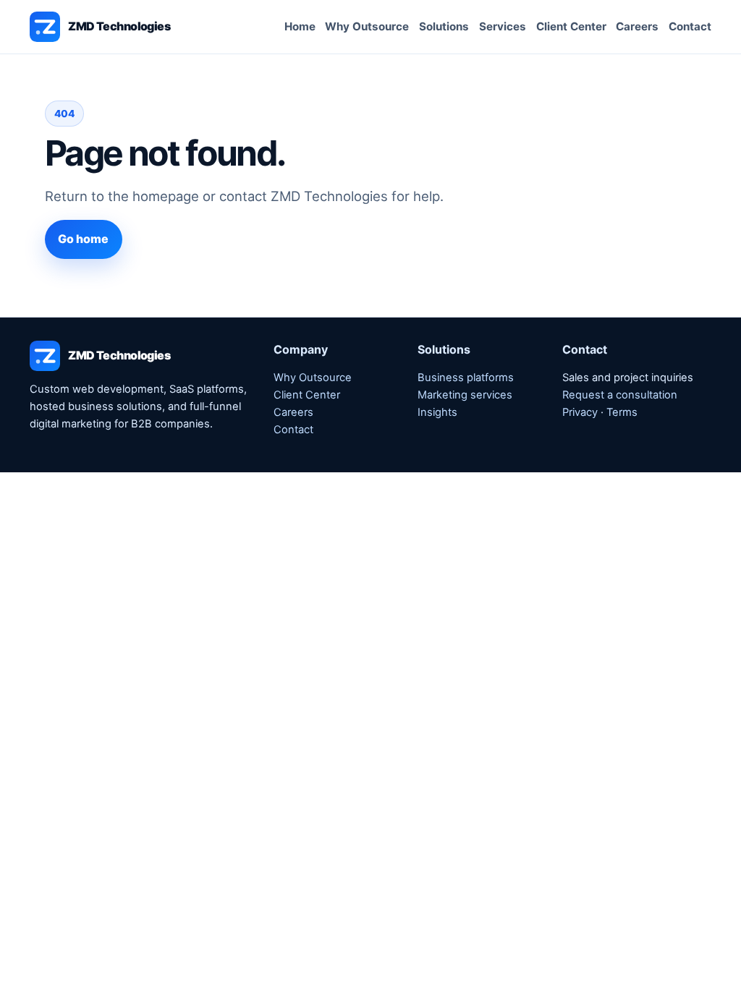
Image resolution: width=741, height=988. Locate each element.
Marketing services (465, 394)
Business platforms (466, 377)
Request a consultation (619, 394)
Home (300, 26)
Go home (83, 238)
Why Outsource (367, 26)
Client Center (571, 26)
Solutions (444, 26)
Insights (437, 412)
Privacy (580, 412)
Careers (637, 26)
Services (502, 26)
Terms (622, 412)
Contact (690, 26)
